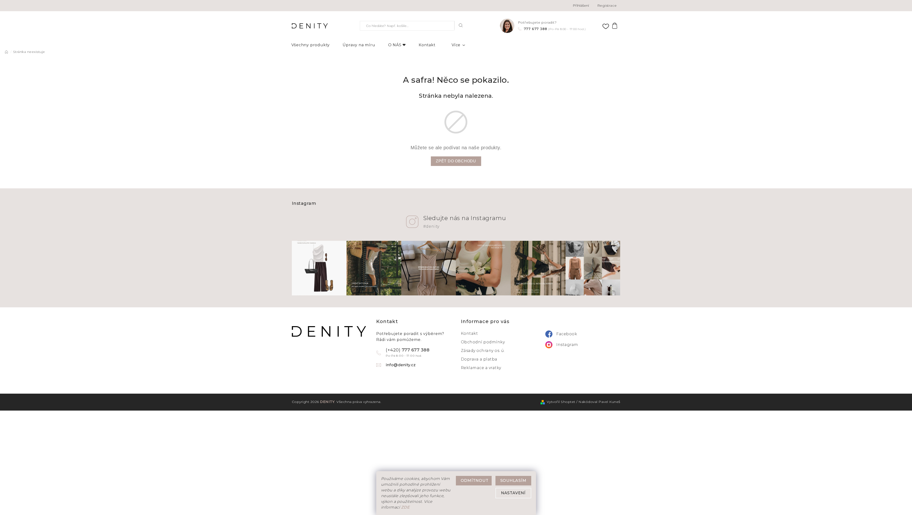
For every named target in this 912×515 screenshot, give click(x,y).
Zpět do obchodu (456, 161)
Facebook (566, 334)
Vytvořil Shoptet (561, 402)
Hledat (461, 25)
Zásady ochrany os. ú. (483, 350)
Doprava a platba (479, 359)
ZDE (405, 507)
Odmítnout (475, 480)
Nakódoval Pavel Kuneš (599, 402)
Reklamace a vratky (481, 368)
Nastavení (513, 493)
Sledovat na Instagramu (464, 222)
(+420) (407, 352)
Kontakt (469, 333)
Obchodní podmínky (483, 342)
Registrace (607, 5)
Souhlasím (513, 480)
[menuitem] (310, 45)
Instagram (567, 344)
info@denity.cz (401, 365)
